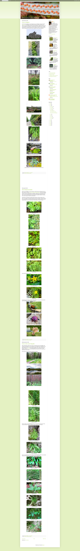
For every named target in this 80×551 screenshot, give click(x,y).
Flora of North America (52, 73)
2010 (50, 123)
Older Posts (44, 538)
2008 (50, 125)
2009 (50, 124)
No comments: (31, 172)
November (51, 106)
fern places (28, 173)
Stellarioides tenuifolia (52, 90)
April (51, 115)
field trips (30, 173)
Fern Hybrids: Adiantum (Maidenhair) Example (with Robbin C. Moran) (54, 96)
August (51, 109)
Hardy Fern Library (51, 74)
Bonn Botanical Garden (27, 189)
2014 (50, 105)
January (51, 118)
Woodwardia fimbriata (54, 64)
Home (34, 538)
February (51, 117)
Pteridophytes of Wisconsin (52, 76)
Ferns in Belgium (25, 22)
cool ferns (25, 173)
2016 (50, 103)
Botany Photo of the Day (53, 89)
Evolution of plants (52, 92)
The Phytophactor (52, 83)
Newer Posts (23, 538)
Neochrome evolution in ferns (55, 58)
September (51, 108)
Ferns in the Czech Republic (28, 343)
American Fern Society (52, 72)
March (51, 116)
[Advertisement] (34, 181)
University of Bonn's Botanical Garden (34, 192)
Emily (53, 21)
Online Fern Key (55, 37)
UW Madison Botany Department (53, 75)
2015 (50, 104)
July (50, 114)
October (51, 107)
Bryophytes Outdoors (52, 87)
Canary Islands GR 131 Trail (53, 81)
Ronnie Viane (24, 24)
